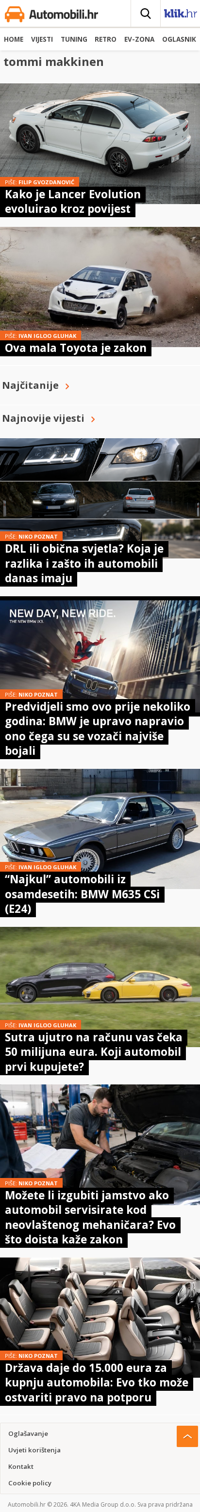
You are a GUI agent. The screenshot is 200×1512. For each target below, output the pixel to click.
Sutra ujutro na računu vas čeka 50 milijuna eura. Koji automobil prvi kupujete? (94, 1052)
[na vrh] (187, 1436)
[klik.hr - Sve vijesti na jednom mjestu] (180, 15)
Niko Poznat (38, 536)
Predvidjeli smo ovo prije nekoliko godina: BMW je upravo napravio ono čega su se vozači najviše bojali (97, 728)
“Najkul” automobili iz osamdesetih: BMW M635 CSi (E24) (82, 894)
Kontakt (20, 1466)
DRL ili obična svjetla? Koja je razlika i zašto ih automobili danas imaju (84, 563)
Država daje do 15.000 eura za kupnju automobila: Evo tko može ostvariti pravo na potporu (96, 1382)
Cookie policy (29, 1483)
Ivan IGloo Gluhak (47, 335)
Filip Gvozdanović (46, 182)
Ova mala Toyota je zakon (76, 347)
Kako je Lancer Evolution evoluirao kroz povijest (73, 201)
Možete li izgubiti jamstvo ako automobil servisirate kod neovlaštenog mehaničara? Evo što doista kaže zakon (90, 1217)
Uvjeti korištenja (34, 1450)
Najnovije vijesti (43, 418)
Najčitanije (30, 385)
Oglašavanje (28, 1433)
